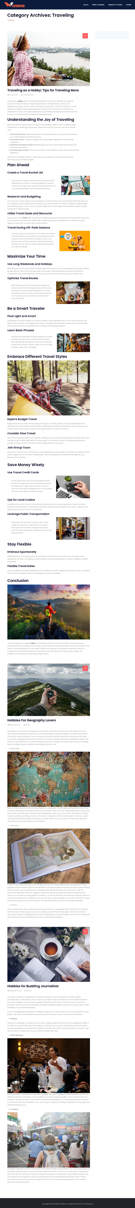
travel (24, 218)
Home (128, 5)
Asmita (27, 725)
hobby (20, 101)
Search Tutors (115, 5)
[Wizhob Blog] (14, 4)
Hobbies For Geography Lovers (31, 720)
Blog (86, 5)
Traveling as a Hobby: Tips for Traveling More (43, 90)
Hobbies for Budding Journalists (33, 986)
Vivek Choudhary (28, 95)
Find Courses (98, 5)
